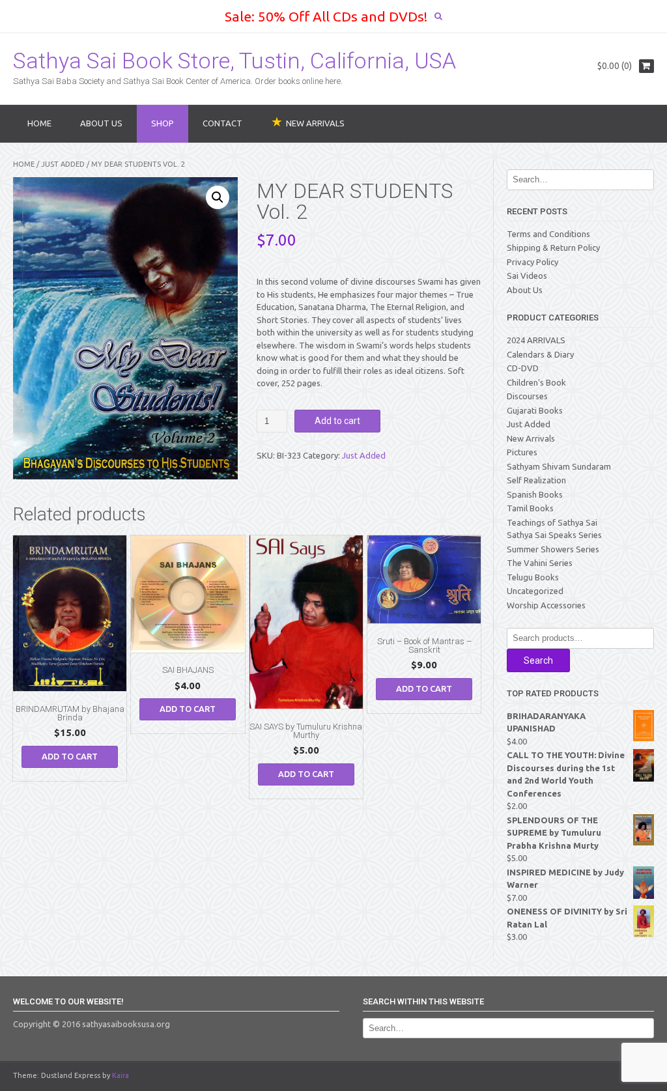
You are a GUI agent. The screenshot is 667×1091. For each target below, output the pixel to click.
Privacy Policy (532, 261)
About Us (101, 123)
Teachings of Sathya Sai (552, 522)
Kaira (120, 1075)
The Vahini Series (540, 562)
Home (39, 123)
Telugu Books (533, 577)
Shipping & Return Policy (553, 247)
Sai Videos (527, 275)
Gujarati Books (535, 410)
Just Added (63, 164)
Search (538, 660)
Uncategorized (535, 590)
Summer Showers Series (553, 549)
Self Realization (536, 480)
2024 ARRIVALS (536, 340)
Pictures (522, 452)
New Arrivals (531, 438)
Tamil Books (530, 508)
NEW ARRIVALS (315, 123)
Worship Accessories (546, 605)
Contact (222, 123)
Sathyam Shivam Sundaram (559, 466)
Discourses (527, 396)
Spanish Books (535, 494)
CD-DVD (523, 368)
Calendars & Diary (540, 354)
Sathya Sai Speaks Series (554, 534)
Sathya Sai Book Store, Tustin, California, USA (234, 61)
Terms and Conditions (548, 233)
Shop (162, 123)
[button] (217, 197)
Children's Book (536, 382)
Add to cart (337, 421)
